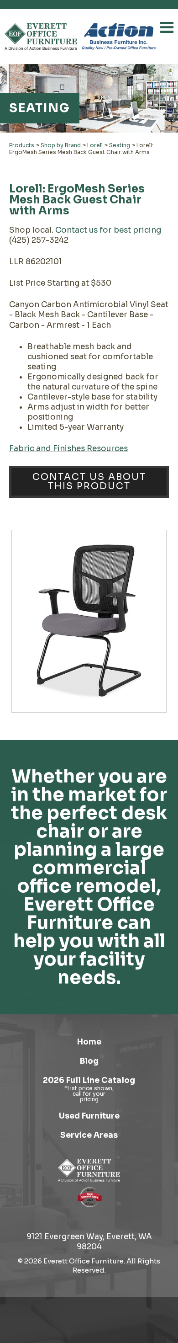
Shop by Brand (61, 145)
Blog (89, 1061)
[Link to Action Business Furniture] (119, 36)
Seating (119, 145)
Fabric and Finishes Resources (68, 448)
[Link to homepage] (41, 36)
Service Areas (89, 1135)
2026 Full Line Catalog (89, 1080)
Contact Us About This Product (89, 481)
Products (21, 145)
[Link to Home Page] (89, 1170)
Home (89, 1042)
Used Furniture (89, 1116)
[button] (166, 27)
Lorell (95, 145)
